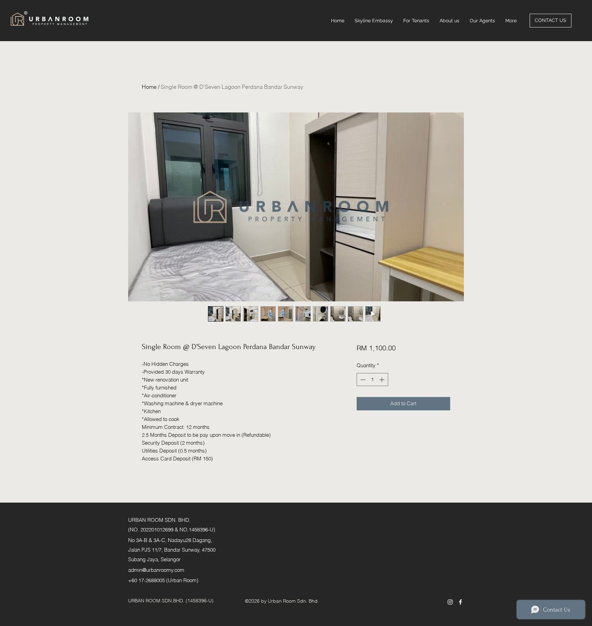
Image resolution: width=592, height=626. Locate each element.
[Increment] (382, 379)
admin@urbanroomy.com (156, 570)
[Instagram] (450, 602)
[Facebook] (460, 602)
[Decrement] (362, 379)
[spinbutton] (372, 379)
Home (149, 86)
